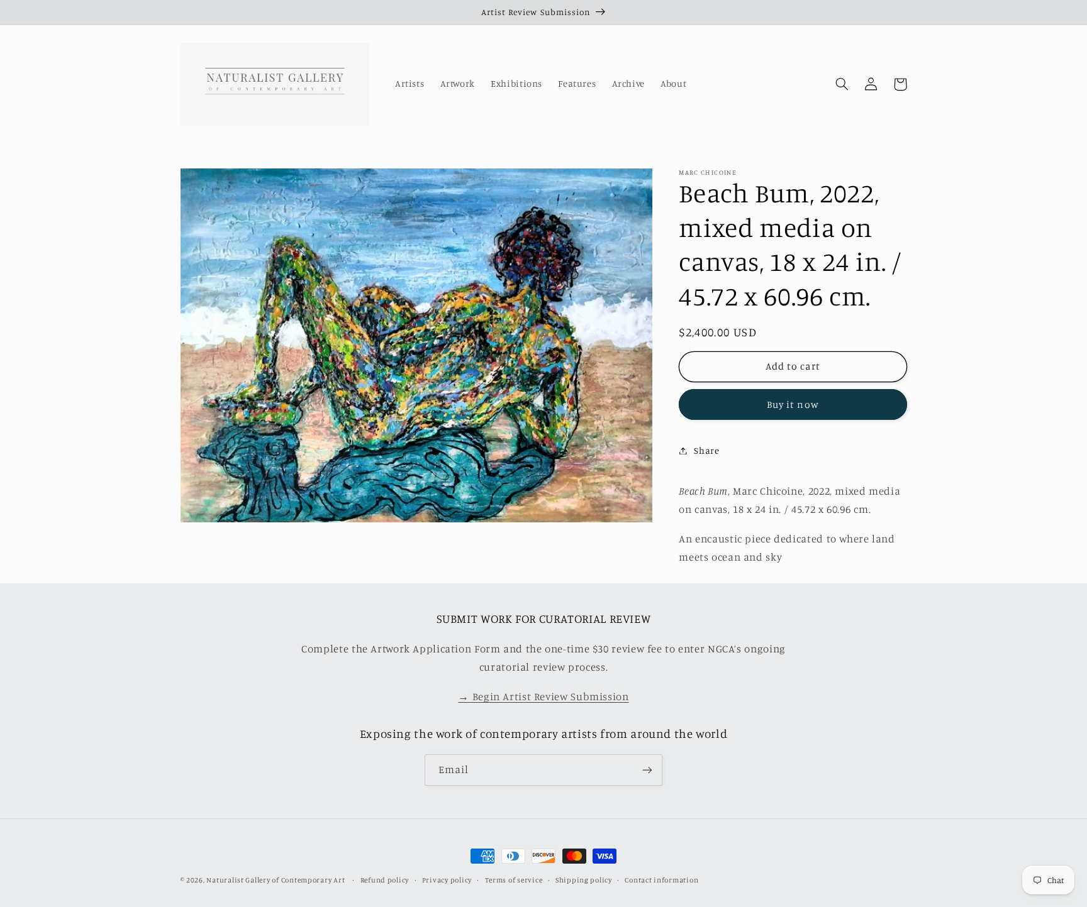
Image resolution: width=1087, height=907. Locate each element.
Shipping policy (583, 880)
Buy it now (793, 404)
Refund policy (385, 880)
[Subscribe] (647, 769)
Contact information (661, 880)
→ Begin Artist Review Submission (543, 696)
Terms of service (514, 880)
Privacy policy (447, 880)
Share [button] (706, 450)
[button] (842, 84)
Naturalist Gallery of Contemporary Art (275, 880)
